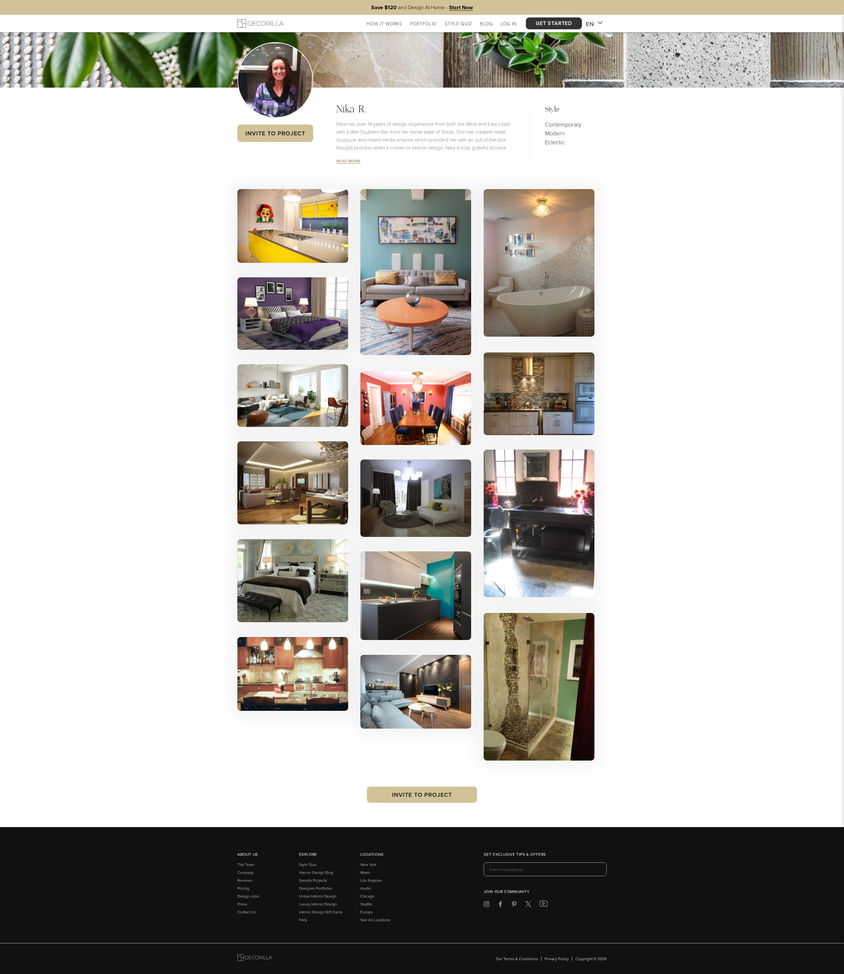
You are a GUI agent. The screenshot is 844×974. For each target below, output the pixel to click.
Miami (365, 872)
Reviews (244, 880)
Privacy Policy (557, 958)
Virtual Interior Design (317, 896)
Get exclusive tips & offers (515, 854)
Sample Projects (313, 880)
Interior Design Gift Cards (321, 912)
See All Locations (375, 920)
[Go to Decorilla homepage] (254, 958)
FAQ (303, 920)
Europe (366, 912)
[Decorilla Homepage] (260, 23)
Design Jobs (248, 896)
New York (368, 864)
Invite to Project (275, 133)
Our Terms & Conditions (517, 958)
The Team (245, 864)
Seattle (366, 904)
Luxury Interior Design (318, 904)
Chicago (367, 896)
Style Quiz (307, 864)
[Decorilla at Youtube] (543, 905)
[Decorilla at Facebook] (500, 905)
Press (242, 904)
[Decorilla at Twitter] (528, 905)
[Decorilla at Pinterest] (514, 905)
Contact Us (246, 912)
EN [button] (590, 24)
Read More (348, 161)
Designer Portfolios (315, 888)
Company (245, 872)
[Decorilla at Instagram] (486, 905)
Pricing (243, 888)
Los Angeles (371, 880)
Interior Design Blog (316, 872)
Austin (365, 888)
